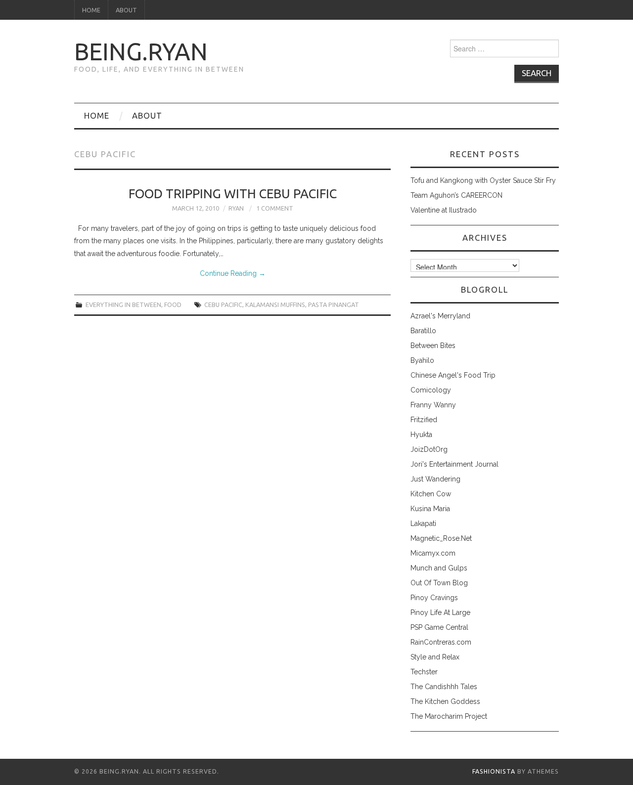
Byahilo (422, 360)
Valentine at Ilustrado (443, 210)
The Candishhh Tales (443, 687)
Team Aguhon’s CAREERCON (456, 195)
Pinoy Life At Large (440, 612)
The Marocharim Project (448, 716)
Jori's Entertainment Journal (454, 464)
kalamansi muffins (275, 304)
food (172, 304)
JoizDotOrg (429, 449)
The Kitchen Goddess (445, 701)
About (126, 9)
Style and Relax (434, 657)
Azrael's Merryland (440, 316)
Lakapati (423, 523)
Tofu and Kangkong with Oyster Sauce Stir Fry (483, 180)
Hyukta (421, 434)
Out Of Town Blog (439, 583)
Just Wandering (435, 479)
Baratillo (423, 331)
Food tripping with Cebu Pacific (233, 193)
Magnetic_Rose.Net (441, 538)
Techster (424, 672)
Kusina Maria (430, 509)
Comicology (430, 390)
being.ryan (141, 51)
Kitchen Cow (430, 494)
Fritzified (423, 420)
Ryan (236, 208)
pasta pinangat (333, 304)
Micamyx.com (432, 553)
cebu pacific (223, 304)
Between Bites (432, 345)
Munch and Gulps (438, 568)
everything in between (123, 304)
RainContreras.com (440, 642)
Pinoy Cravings (434, 598)
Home (91, 9)
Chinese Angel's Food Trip (453, 375)
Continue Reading (233, 273)
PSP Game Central (439, 627)
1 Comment (274, 208)
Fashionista (493, 771)
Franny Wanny (433, 405)
